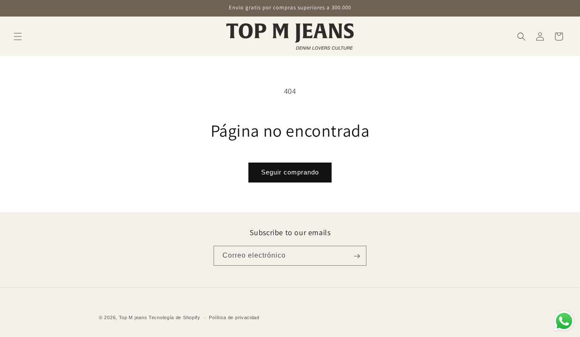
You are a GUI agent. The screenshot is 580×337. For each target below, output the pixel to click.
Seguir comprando (290, 172)
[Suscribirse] (356, 256)
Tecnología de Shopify (174, 317)
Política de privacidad (234, 317)
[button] (17, 36)
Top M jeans (134, 317)
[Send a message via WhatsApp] (564, 321)
